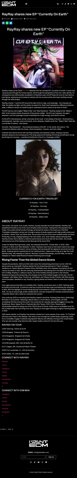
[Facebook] (74, 4)
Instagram (5, 369)
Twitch (4, 365)
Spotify (4, 376)
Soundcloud (6, 379)
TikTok (4, 372)
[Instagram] (62, 4)
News (34, 18)
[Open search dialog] (58, 4)
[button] (26, 3)
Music (31, 18)
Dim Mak (25, 91)
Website (5, 361)
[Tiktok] (65, 4)
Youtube (5, 383)
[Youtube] (68, 4)
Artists (27, 18)
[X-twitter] (71, 4)
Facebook (5, 412)
